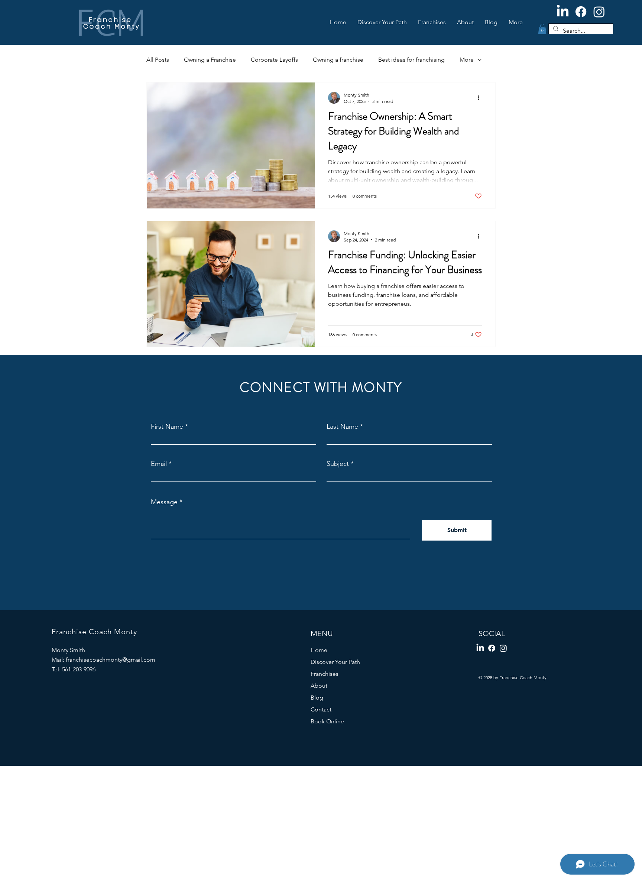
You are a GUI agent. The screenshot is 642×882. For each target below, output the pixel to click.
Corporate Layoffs (274, 59)
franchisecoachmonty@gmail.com (110, 659)
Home (319, 650)
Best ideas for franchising (411, 59)
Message (164, 502)
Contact (321, 709)
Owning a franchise (338, 59)
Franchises (324, 673)
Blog (317, 697)
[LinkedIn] (562, 11)
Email (159, 463)
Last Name (342, 426)
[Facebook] (581, 11)
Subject (338, 463)
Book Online (327, 721)
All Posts (157, 59)
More (467, 59)
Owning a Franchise (210, 59)
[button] (542, 29)
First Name (167, 426)
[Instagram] (599, 11)
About (319, 685)
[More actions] (480, 97)
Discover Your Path (335, 661)
